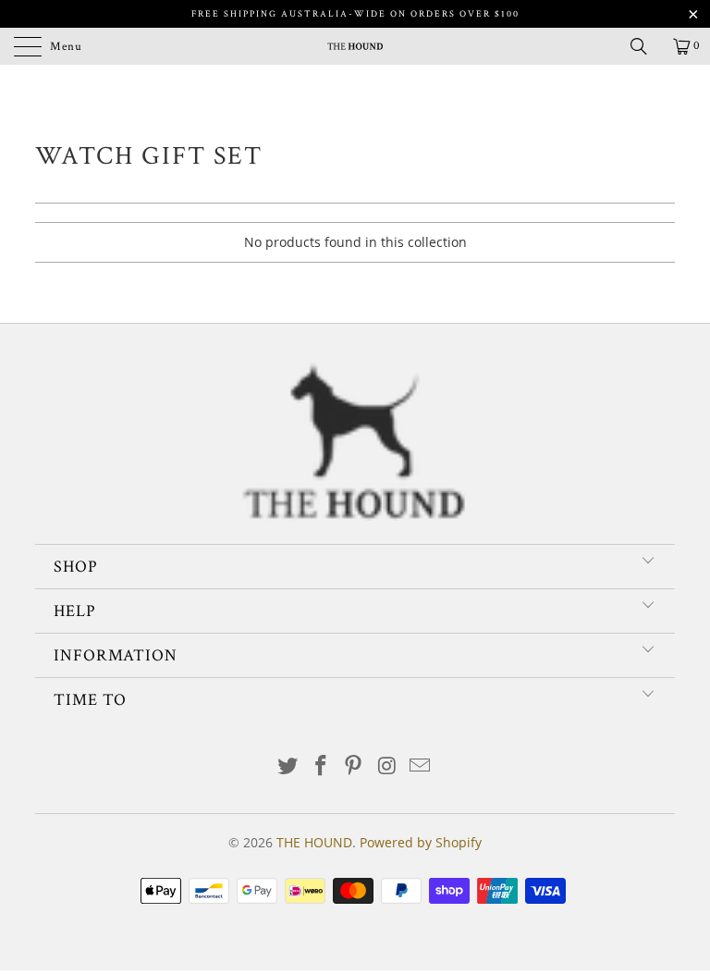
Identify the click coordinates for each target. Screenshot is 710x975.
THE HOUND (314, 842)
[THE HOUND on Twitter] (288, 766)
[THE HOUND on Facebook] (321, 766)
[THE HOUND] (355, 46)
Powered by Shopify (421, 842)
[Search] (645, 46)
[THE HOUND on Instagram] (387, 766)
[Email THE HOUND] (421, 766)
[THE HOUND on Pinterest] (354, 766)
